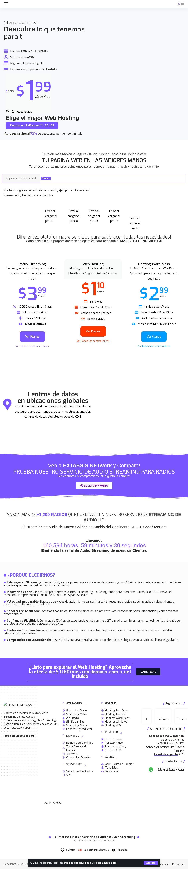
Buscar (46, 178)
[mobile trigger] (7, 3)
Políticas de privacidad (77, 862)
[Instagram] (163, 716)
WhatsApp (177, 736)
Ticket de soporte (166, 754)
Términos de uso (107, 862)
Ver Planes (32, 336)
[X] (146, 716)
